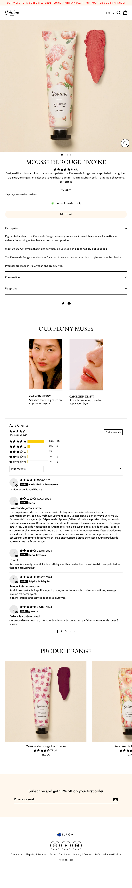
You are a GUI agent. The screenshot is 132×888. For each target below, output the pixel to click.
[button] (93, 380)
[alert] (66, 358)
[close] (120, 320)
